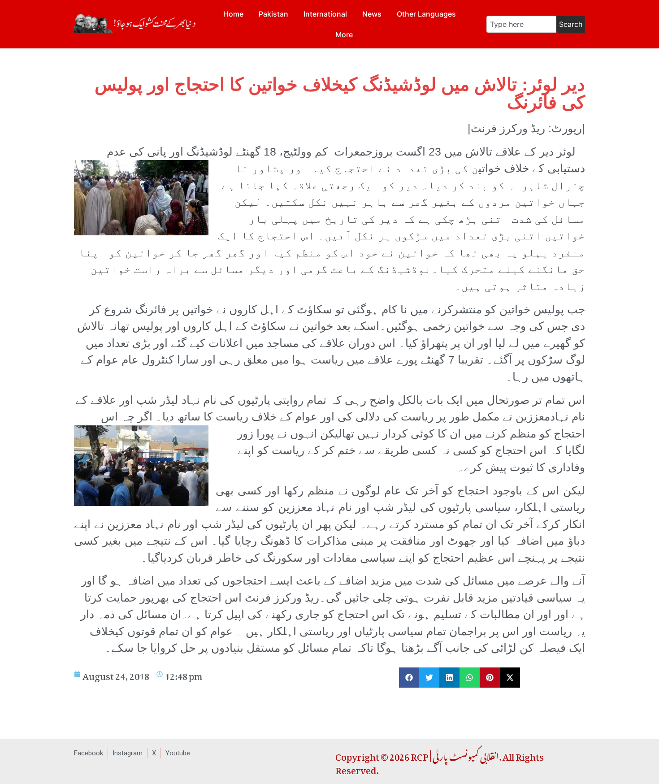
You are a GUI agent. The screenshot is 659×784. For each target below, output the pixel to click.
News (372, 13)
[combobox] (521, 24)
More (344, 34)
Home (233, 13)
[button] (409, 677)
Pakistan (273, 13)
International (325, 13)
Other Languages (426, 13)
